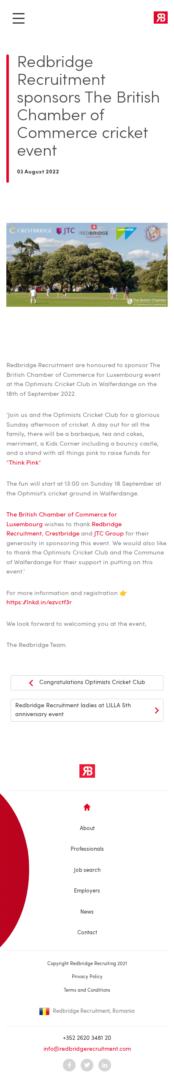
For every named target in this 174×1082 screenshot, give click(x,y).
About (87, 828)
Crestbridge (62, 534)
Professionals (87, 849)
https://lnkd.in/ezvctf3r (39, 603)
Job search (87, 870)
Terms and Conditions (87, 990)
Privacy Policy (87, 977)
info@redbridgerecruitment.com (87, 1049)
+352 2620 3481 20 (87, 1038)
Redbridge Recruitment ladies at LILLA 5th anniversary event (73, 710)
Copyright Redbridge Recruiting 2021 (87, 964)
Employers (87, 891)
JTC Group (109, 534)
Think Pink (23, 463)
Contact (87, 933)
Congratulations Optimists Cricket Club (92, 682)
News (87, 912)
